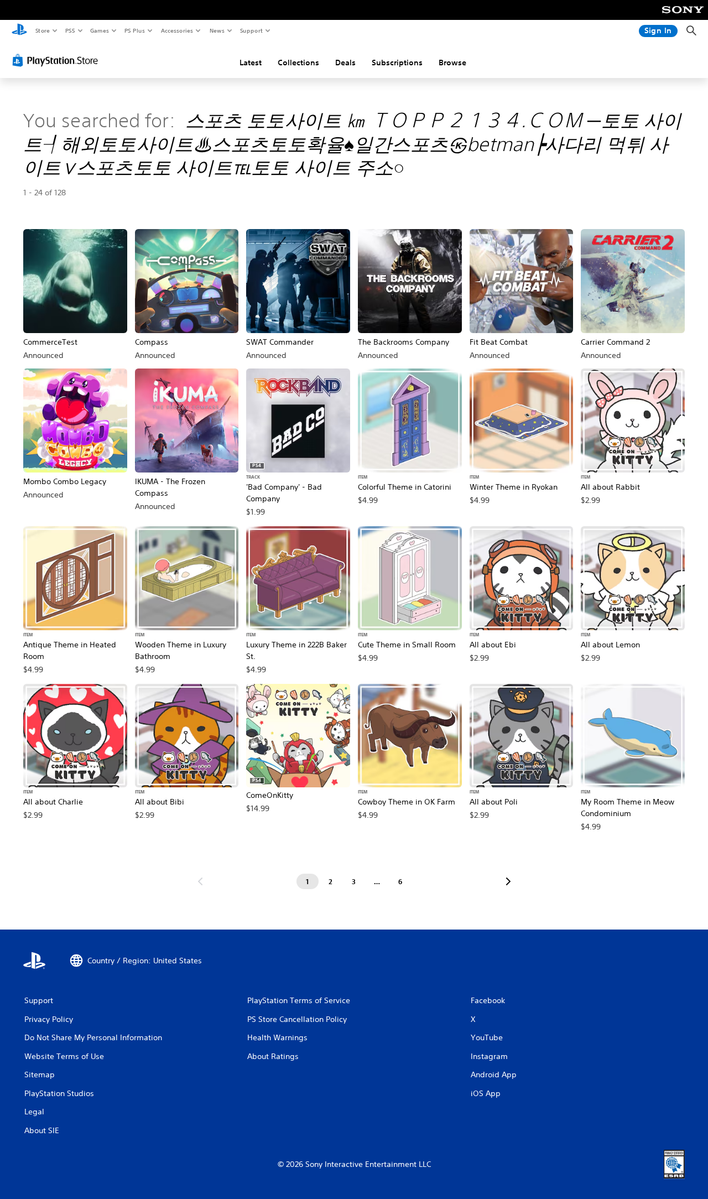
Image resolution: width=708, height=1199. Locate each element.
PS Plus (134, 30)
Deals (345, 63)
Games (99, 30)
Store (42, 30)
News (217, 30)
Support (251, 30)
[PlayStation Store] (57, 60)
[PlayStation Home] (19, 31)
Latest (251, 63)
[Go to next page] (508, 881)
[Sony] (683, 17)
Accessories (176, 30)
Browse (452, 63)
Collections (298, 63)
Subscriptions (397, 63)
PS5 (70, 30)
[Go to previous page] (200, 881)
